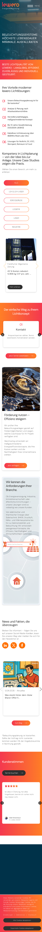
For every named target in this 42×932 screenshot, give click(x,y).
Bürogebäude (16, 200)
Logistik (16, 209)
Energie (5, 8)
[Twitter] (14, 645)
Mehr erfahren (15, 287)
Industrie (16, 227)
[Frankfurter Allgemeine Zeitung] (21, 249)
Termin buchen (11, 773)
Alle (16, 182)
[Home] (10, 4)
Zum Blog (18, 723)
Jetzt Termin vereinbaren (18, 355)
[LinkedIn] (5, 645)
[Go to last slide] (5, 266)
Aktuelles (21, 690)
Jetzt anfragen (13, 465)
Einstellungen (8, 915)
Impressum (32, 915)
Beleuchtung (14, 8)
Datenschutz (20, 915)
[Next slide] (37, 266)
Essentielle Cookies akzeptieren (22, 928)
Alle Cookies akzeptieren (22, 920)
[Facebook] (22, 645)
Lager (16, 218)
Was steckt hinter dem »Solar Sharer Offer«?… (18, 696)
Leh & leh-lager (16, 191)
